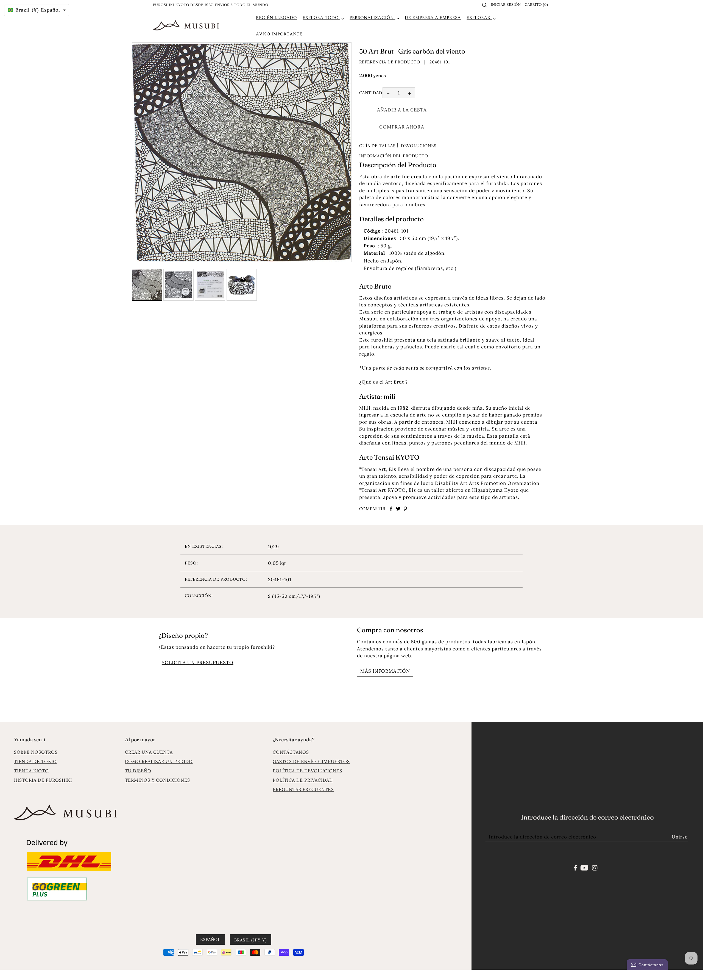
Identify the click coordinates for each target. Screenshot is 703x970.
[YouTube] (584, 867)
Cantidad (370, 93)
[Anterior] (139, 49)
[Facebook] (575, 867)
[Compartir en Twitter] (398, 509)
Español (210, 939)
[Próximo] (153, 49)
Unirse (680, 837)
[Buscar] (485, 5)
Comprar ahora (401, 127)
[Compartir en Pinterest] (405, 509)
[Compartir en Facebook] (391, 509)
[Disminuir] (388, 93)
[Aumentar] (409, 93)
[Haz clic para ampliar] (342, 51)
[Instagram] (594, 867)
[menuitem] (276, 17)
